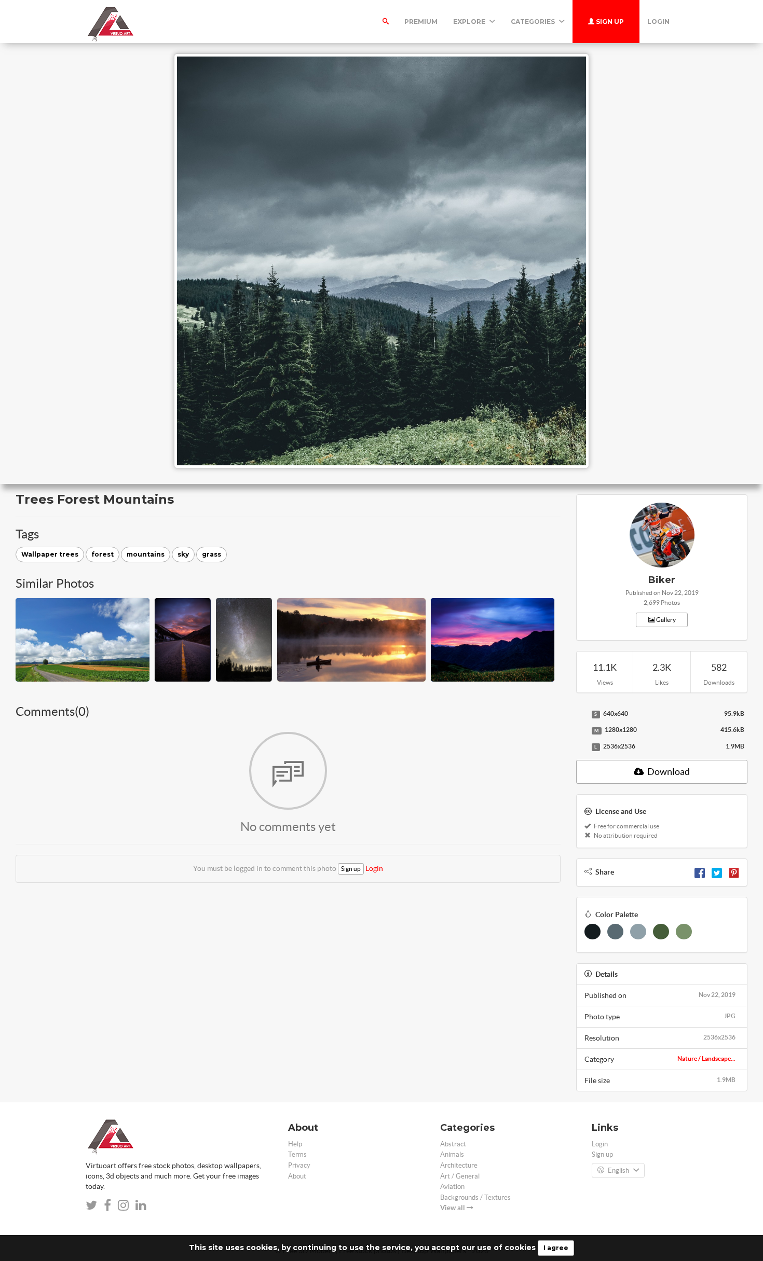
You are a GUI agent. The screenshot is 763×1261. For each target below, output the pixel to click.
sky (183, 554)
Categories (533, 21)
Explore (470, 21)
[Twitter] (717, 872)
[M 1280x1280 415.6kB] (581, 730)
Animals (452, 1154)
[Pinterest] (734, 872)
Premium (421, 21)
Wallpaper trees (49, 554)
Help (295, 1144)
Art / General (460, 1176)
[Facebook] (699, 872)
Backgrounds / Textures (475, 1197)
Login (658, 21)
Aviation (452, 1186)
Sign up (609, 21)
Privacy (299, 1165)
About (297, 1176)
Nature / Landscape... (706, 1058)
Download (668, 771)
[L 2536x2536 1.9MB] (581, 747)
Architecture (459, 1165)
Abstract (453, 1144)
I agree (555, 1248)
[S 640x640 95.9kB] (581, 714)
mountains (146, 554)
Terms (297, 1154)
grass (211, 554)
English (618, 1170)
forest (102, 554)
